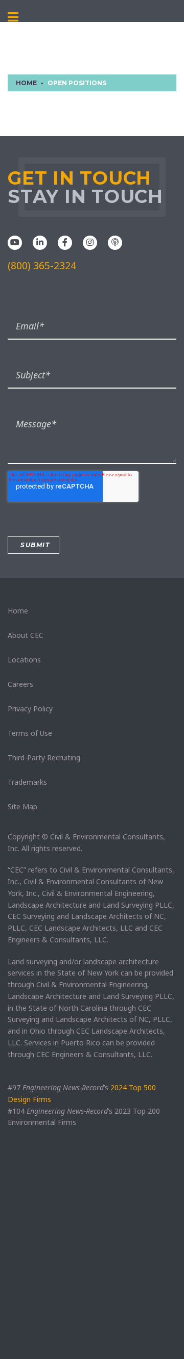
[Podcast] (115, 241)
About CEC (25, 635)
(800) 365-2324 (42, 265)
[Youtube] (15, 241)
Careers (20, 684)
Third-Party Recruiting (44, 757)
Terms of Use (30, 733)
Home (18, 611)
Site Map (22, 806)
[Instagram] (90, 241)
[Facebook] (65, 241)
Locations (24, 659)
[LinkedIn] (40, 241)
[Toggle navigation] (13, 17)
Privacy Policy (30, 708)
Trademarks (27, 782)
